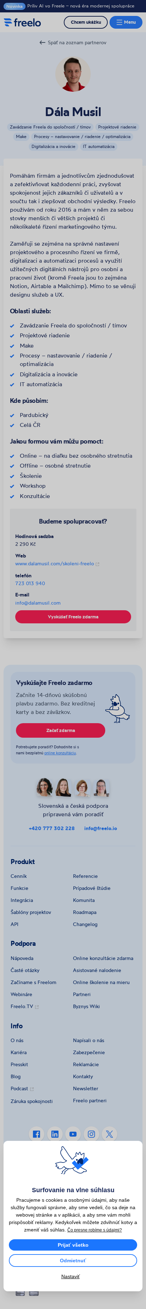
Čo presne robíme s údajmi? (94, 1230)
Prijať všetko (73, 1245)
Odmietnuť (73, 1260)
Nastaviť (70, 1276)
